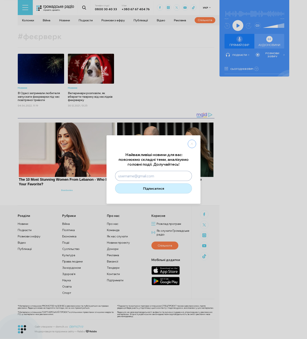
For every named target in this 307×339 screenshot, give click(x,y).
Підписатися (153, 188)
